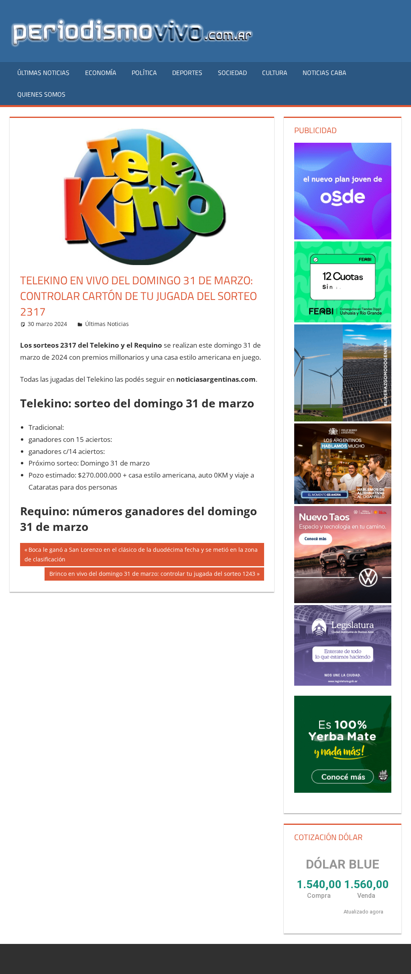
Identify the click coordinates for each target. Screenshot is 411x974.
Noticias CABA (324, 72)
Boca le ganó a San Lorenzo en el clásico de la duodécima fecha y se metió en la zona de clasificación (141, 554)
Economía (100, 72)
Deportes (187, 72)
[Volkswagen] (342, 554)
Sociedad (232, 72)
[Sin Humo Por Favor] (342, 463)
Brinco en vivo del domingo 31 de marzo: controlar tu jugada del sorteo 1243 (152, 575)
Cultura (274, 72)
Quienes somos (41, 94)
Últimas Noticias (43, 72)
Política (144, 72)
